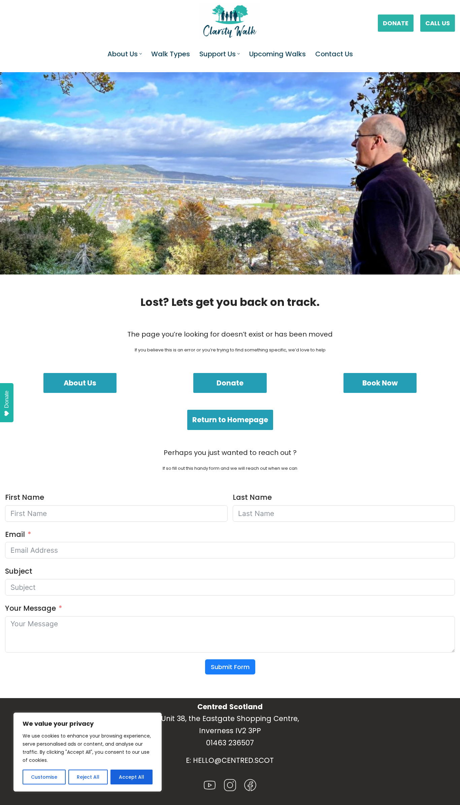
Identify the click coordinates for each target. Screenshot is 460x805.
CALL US (437, 23)
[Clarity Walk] (230, 21)
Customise (44, 777)
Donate (230, 383)
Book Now (380, 383)
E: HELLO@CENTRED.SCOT (230, 760)
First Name (24, 497)
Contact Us (334, 54)
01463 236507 (230, 743)
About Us (80, 383)
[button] (140, 54)
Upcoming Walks (277, 54)
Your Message (30, 608)
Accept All (131, 777)
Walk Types (170, 54)
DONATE (395, 23)
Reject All (88, 777)
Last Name (252, 497)
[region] (87, 752)
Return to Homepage (230, 420)
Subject (18, 571)
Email (15, 534)
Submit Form (230, 667)
